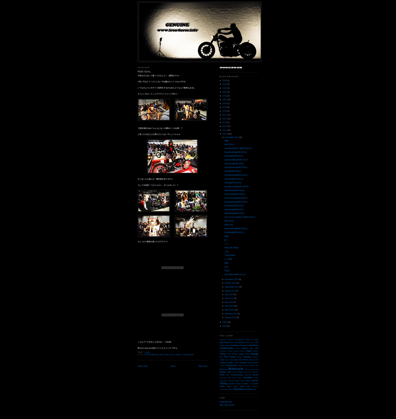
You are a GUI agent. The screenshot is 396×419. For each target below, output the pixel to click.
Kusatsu (243, 363)
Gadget (241, 354)
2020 (224, 103)
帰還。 (227, 236)
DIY (256, 348)
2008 (224, 326)
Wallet (235, 386)
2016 (224, 119)
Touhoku (254, 381)
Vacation (255, 383)
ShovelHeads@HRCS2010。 (236, 198)
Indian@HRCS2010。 (233, 183)
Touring (223, 383)
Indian (231, 360)
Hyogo (222, 360)
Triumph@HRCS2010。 (234, 179)
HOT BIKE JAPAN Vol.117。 (236, 274)
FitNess (255, 351)
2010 (224, 134)
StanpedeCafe (226, 402)
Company (235, 345)
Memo (252, 365)
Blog (256, 339)
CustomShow (152, 355)
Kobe (230, 363)
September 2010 (232, 287)
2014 (224, 122)
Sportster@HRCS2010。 (234, 209)
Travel (238, 383)
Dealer (245, 348)
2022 (224, 96)
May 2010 (229, 302)
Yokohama (188, 355)
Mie (257, 365)
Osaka (240, 372)
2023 (224, 92)
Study (256, 378)
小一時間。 (229, 259)
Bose (231, 342)
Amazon (230, 339)
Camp (247, 342)
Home (173, 366)
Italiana (251, 360)
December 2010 (231, 137)
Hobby (239, 357)
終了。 (227, 240)
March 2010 (230, 310)
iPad (240, 360)
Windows (255, 386)
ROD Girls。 (145, 71)
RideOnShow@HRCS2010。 (236, 228)
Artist (248, 339)
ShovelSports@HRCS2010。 (236, 202)
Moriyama (223, 369)
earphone (223, 351)
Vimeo (229, 386)
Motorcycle (167, 355)
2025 (224, 84)
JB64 (256, 360)
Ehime (230, 351)
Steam (239, 378)
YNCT (230, 389)
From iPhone (232, 354)
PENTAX (255, 372)
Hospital (255, 357)
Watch (242, 386)
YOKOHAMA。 (230, 255)
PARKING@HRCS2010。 (235, 213)
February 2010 (231, 314)
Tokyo (237, 381)
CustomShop (252, 345)
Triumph (245, 383)
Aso (252, 339)
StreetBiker (248, 378)
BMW (222, 342)
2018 (224, 111)
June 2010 (229, 298)
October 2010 (230, 283)
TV (250, 383)
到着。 (227, 263)
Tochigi (230, 381)
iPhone (245, 360)
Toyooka (231, 383)
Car (256, 342)
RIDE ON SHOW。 (232, 248)
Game (247, 354)
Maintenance (231, 365)
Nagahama (254, 369)
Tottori (247, 381)
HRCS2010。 (230, 144)
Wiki (248, 386)
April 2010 (229, 306)
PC (250, 372)
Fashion (242, 351)
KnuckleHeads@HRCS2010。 (237, 186)
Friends (223, 354)
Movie (247, 369)
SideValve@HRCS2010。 (235, 190)
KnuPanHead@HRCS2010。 (236, 175)
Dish (251, 348)
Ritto (227, 375)
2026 (224, 80)
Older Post (202, 366)
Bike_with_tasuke (227, 405)
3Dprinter (223, 339)
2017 (224, 115)
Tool (242, 381)
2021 (224, 99)
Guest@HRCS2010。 (233, 171)
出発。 (227, 267)
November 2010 (231, 279)
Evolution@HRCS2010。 (235, 206)
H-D (226, 357)
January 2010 (230, 317)
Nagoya (223, 372)
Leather (222, 365)
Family (236, 351)
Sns (229, 378)
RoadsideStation (237, 375)
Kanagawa (224, 363)
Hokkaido (247, 357)
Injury (236, 360)
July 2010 (229, 294)
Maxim (247, 365)
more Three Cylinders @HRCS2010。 (240, 217)
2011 (224, 130)
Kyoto (250, 363)
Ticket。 (227, 271)
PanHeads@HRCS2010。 (235, 194)
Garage (254, 354)
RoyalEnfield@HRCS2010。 (236, 152)
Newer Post (142, 366)
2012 (224, 126)
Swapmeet (223, 381)
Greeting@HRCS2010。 (234, 232)
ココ (164, 342)
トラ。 (227, 244)
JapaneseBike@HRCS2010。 (237, 160)
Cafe (235, 342)
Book (226, 342)
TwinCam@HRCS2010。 (235, 164)
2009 (224, 322)
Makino (240, 365)
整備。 (227, 141)
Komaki (236, 363)
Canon (252, 342)
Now (229, 372)
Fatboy (249, 351)
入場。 (227, 252)
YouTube (248, 389)
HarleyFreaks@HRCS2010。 (236, 167)
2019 (224, 107)
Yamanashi (224, 389)
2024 (224, 88)
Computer (243, 345)
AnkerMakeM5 (240, 339)
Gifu (221, 357)
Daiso (238, 348)
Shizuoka (223, 378)
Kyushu (255, 363)
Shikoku (255, 375)
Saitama (248, 375)
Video (178, 355)
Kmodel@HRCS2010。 (234, 156)
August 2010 (230, 291)
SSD (234, 378)
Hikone (233, 357)
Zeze (254, 389)
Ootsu (234, 372)
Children (227, 345)
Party (246, 372)
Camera (241, 342)
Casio (222, 345)
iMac (226, 360)
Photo (222, 375)
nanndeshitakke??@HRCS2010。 (239, 148)
